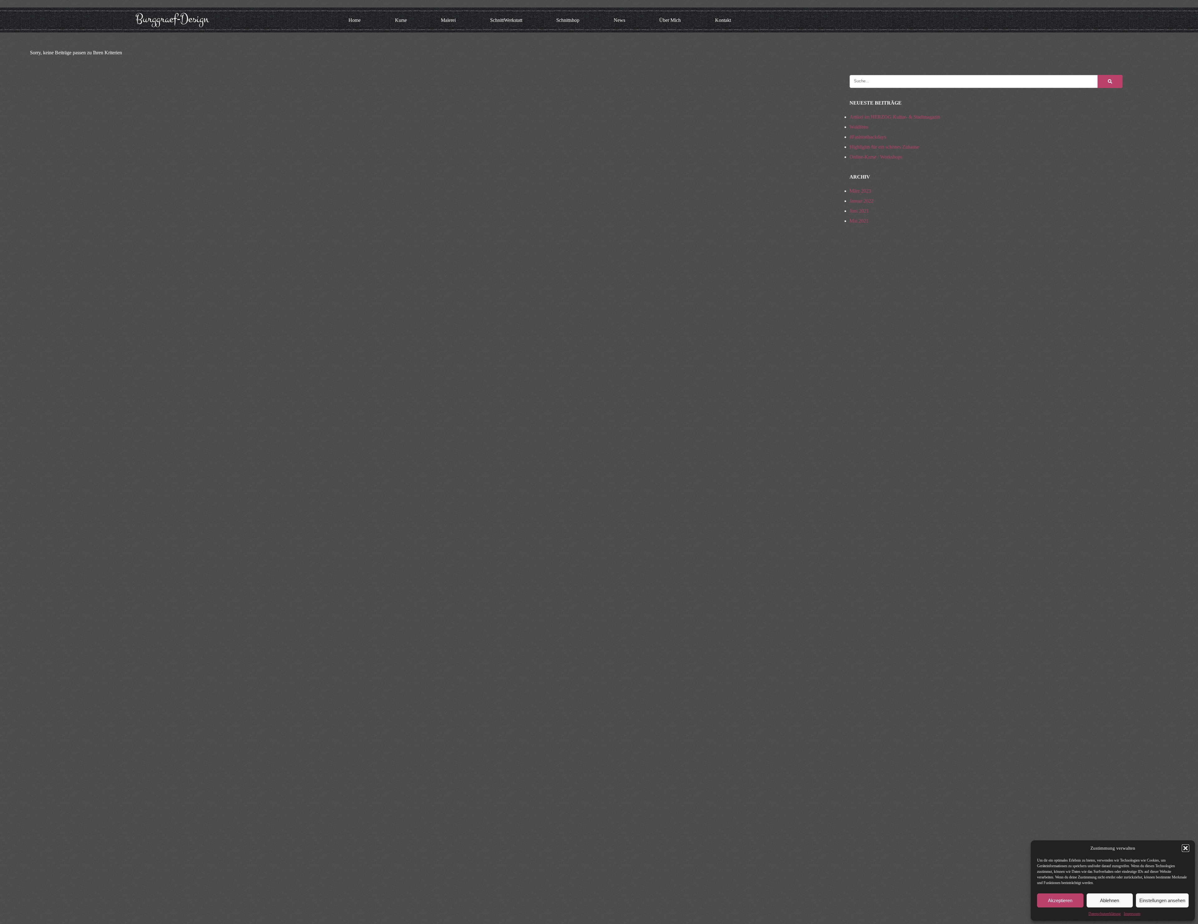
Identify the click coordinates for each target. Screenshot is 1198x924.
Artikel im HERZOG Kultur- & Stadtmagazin (895, 117)
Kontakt (723, 20)
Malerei (448, 20)
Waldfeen (859, 127)
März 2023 (860, 191)
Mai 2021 (859, 221)
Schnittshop (567, 20)
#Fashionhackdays (868, 137)
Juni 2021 (859, 211)
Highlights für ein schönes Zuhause (884, 147)
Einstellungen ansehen (1162, 900)
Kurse (401, 20)
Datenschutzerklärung (1104, 914)
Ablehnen (1109, 900)
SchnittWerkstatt (506, 20)
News (619, 20)
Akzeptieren (1060, 900)
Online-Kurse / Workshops (876, 157)
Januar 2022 (862, 201)
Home (354, 20)
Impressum (1132, 914)
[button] (1185, 848)
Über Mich (670, 20)
